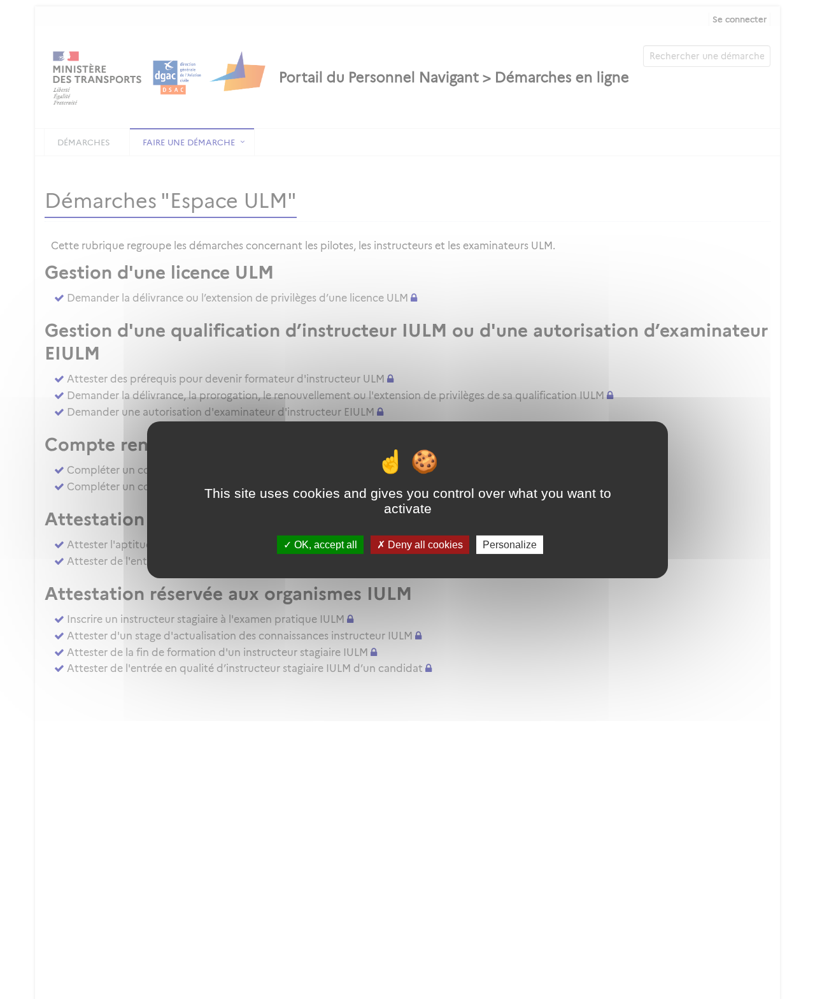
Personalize (510, 544)
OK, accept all (324, 544)
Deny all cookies (424, 544)
